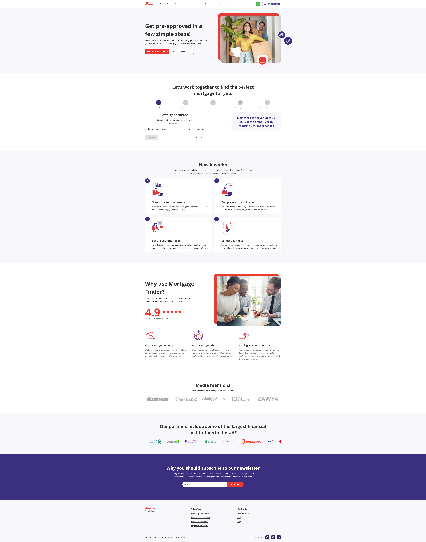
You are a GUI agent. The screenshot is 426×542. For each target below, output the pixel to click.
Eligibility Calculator (199, 525)
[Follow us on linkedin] (279, 537)
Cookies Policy (180, 537)
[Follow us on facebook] (273, 537)
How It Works (243, 514)
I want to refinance (181, 51)
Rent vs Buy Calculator (200, 517)
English (257, 537)
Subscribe (235, 484)
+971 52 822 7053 (273, 4)
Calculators (179, 4)
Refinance (168, 4)
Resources (208, 4)
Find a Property (222, 4)
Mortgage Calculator (200, 514)
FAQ (239, 517)
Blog (239, 521)
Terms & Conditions (152, 537)
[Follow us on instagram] (267, 537)
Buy (161, 4)
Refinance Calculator (199, 521)
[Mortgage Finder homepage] (150, 4)
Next (197, 137)
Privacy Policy (167, 537)
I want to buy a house (155, 51)
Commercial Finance (194, 4)
